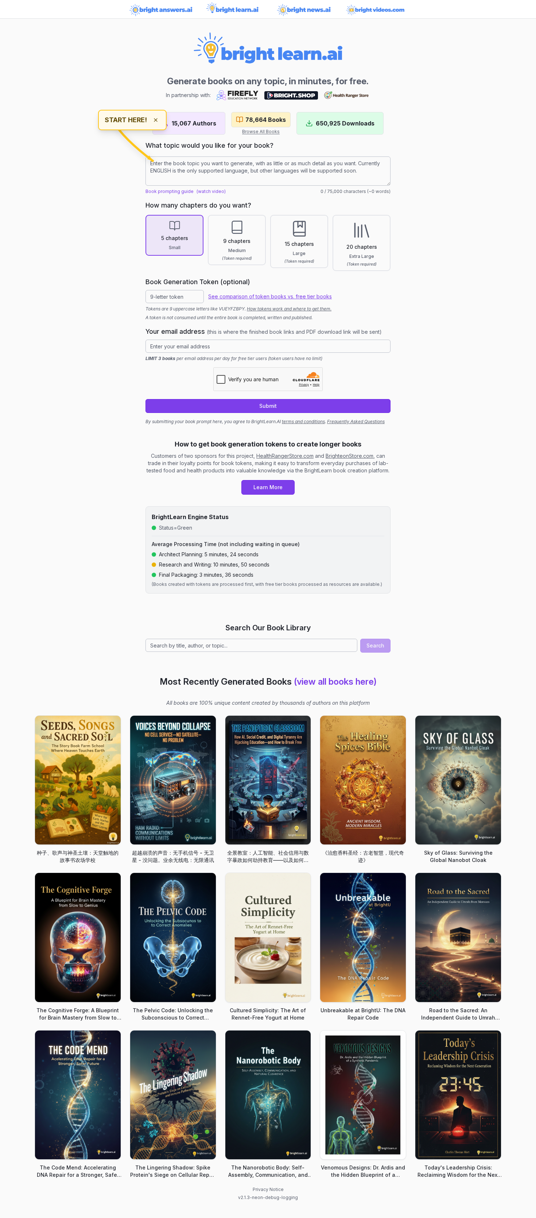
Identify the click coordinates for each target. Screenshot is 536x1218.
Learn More (268, 487)
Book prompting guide (169, 191)
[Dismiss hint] (155, 120)
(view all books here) (335, 681)
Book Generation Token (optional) (197, 282)
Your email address (263, 331)
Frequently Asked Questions (356, 421)
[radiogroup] (268, 243)
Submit (268, 406)
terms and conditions (303, 421)
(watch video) (211, 191)
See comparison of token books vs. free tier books (270, 296)
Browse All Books (261, 131)
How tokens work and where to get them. (289, 309)
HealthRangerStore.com (285, 456)
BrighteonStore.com (349, 456)
